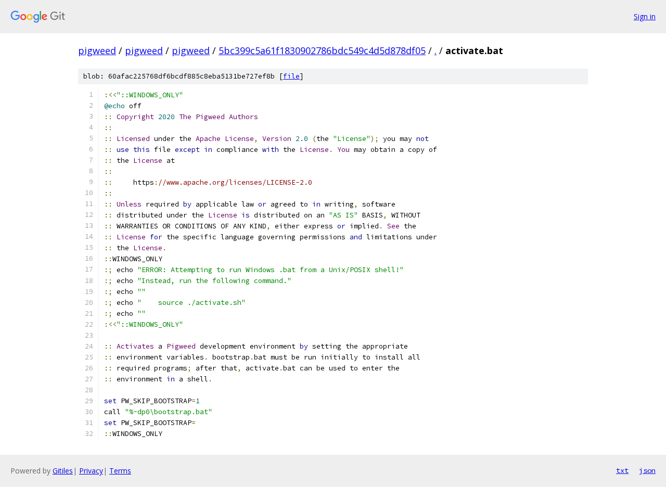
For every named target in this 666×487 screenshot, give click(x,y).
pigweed (97, 50)
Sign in (645, 16)
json (647, 470)
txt (622, 470)
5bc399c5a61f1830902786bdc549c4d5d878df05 (322, 50)
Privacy (91, 471)
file (291, 76)
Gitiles (63, 471)
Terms (120, 471)
